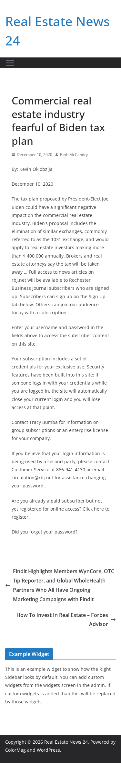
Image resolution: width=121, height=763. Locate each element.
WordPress (48, 750)
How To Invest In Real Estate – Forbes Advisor (62, 619)
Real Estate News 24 (66, 742)
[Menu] (10, 63)
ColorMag (15, 750)
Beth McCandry (74, 154)
